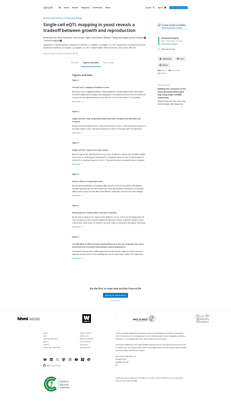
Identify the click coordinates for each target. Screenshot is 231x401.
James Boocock (50, 37)
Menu (58, 7)
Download (167, 59)
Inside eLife (84, 336)
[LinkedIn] (51, 361)
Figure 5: (75, 205)
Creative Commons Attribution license (161, 378)
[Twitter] (57, 361)
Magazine (85, 7)
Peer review (108, 62)
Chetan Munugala (120, 37)
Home (66, 7)
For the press (85, 342)
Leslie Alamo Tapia (81, 37)
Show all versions (168, 49)
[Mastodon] (63, 361)
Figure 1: (75, 80)
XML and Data (85, 347)
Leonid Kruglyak (53, 40)
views (162, 70)
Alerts (160, 8)
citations (162, 73)
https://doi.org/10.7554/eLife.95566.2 (57, 53)
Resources (84, 345)
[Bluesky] (45, 361)
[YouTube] (76, 361)
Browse (75, 7)
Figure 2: (75, 111)
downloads (174, 70)
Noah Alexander (65, 37)
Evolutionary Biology (73, 18)
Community (98, 7)
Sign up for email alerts (115, 295)
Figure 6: (75, 237)
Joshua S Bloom (137, 37)
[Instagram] (70, 361)
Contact (46, 345)
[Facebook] (88, 361)
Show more (76, 102)
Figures (86, 62)
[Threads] (82, 361)
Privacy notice (115, 301)
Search (148, 8)
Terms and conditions (52, 347)
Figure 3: (75, 143)
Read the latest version (172, 28)
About (108, 7)
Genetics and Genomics (53, 18)
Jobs (45, 336)
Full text (75, 62)
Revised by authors (169, 44)
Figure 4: (75, 174)
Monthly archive (86, 339)
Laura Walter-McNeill (101, 37)
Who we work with (50, 339)
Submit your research (178, 8)
